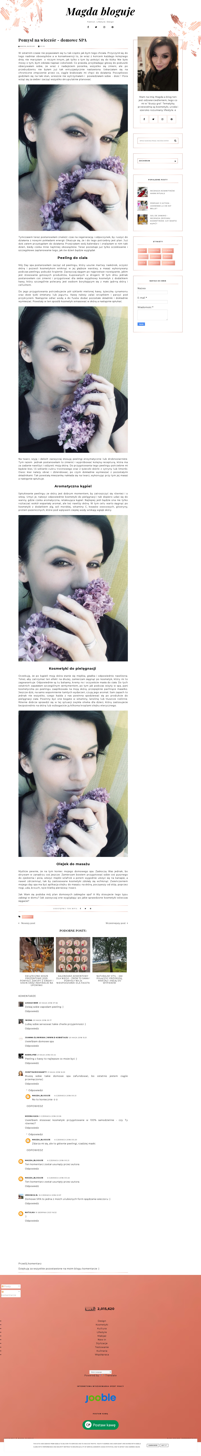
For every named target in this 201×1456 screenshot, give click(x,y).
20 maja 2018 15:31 (78, 1037)
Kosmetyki (102, 1324)
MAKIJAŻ (167, 257)
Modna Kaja (32, 1116)
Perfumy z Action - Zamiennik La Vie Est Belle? (160, 205)
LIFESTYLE (27, 917)
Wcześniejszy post (116, 923)
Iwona (28, 1020)
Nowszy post (28, 923)
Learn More (153, 1445)
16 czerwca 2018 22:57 (50, 1195)
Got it (164, 1445)
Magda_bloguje (41, 1096)
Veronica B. (31, 1195)
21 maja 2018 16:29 (56, 1072)
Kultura (102, 1328)
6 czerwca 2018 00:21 (65, 1096)
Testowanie (102, 1347)
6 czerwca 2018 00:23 (58, 1178)
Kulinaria (102, 1351)
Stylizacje (102, 1343)
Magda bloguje (100, 11)
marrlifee (31, 1055)
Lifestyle (102, 1332)
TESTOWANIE (168, 263)
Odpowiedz (32, 1011)
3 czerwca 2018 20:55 (50, 1116)
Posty (7, 1286)
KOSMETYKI (154, 250)
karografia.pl (189, 1438)
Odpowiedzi (35, 1090)
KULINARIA (167, 250)
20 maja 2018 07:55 (48, 1003)
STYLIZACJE (154, 263)
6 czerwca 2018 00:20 (65, 1140)
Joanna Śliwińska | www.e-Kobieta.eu (46, 1037)
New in (102, 1339)
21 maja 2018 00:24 (46, 1055)
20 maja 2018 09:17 (42, 1020)
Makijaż (101, 1336)
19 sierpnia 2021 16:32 (46, 1212)
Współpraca (102, 1354)
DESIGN (142, 250)
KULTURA (143, 257)
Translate (111, 1375)
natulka (30, 1212)
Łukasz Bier (31, 1003)
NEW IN (142, 263)
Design (102, 1321)
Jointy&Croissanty (36, 1072)
